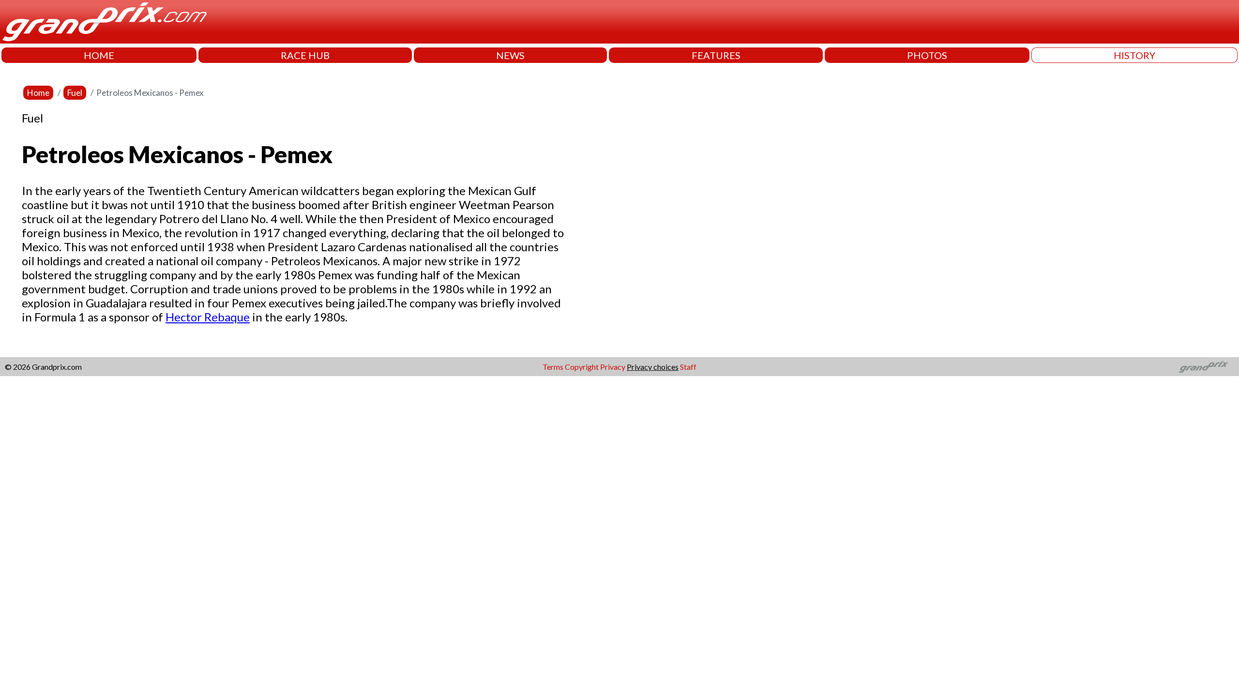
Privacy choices (653, 366)
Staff (688, 366)
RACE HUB (305, 55)
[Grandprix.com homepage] (1204, 367)
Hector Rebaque (208, 317)
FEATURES (716, 55)
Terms (553, 366)
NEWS (510, 55)
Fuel (74, 93)
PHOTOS (927, 55)
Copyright (582, 366)
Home (38, 93)
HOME (99, 55)
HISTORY (1134, 55)
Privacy (612, 366)
